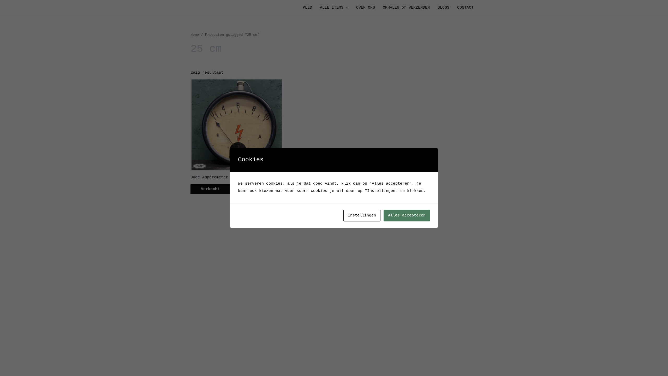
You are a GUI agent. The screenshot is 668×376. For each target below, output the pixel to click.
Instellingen (362, 215)
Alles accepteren (407, 215)
